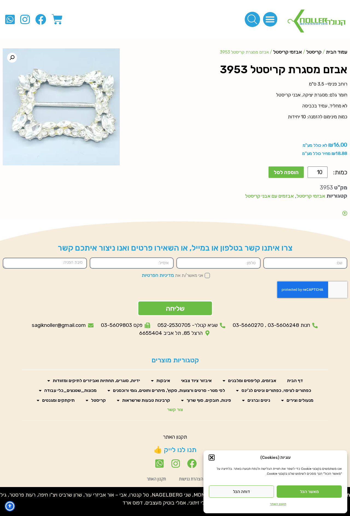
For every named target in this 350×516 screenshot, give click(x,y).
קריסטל (314, 52)
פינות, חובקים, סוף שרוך (208, 400)
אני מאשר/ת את (172, 275)
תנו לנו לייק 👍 (175, 450)
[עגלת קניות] (57, 19)
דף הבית (295, 380)
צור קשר (175, 409)
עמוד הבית (336, 52)
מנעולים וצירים (300, 400)
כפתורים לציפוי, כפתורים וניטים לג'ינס (276, 390)
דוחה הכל (241, 491)
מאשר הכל (309, 491)
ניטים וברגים (258, 400)
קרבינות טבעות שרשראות (146, 400)
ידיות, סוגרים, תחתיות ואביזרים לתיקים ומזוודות (96, 380)
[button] (211, 457)
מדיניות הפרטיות (158, 275)
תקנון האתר (278, 504)
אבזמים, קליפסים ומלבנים (252, 380)
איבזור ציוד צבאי (196, 380)
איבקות (163, 380)
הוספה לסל (286, 172)
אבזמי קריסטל (287, 52)
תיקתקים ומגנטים (58, 400)
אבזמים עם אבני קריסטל (269, 196)
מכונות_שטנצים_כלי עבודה (70, 390)
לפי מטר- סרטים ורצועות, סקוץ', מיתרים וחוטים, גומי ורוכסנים (169, 390)
